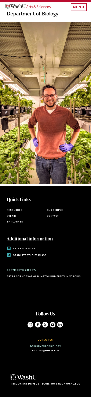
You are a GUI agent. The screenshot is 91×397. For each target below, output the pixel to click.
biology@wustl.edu (45, 351)
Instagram (30, 324)
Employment (16, 222)
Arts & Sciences (23, 249)
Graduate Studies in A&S (29, 255)
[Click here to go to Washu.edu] (24, 380)
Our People (55, 210)
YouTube (52, 324)
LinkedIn (60, 324)
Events (12, 216)
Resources (14, 210)
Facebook (38, 324)
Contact (53, 216)
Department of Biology (32, 14)
